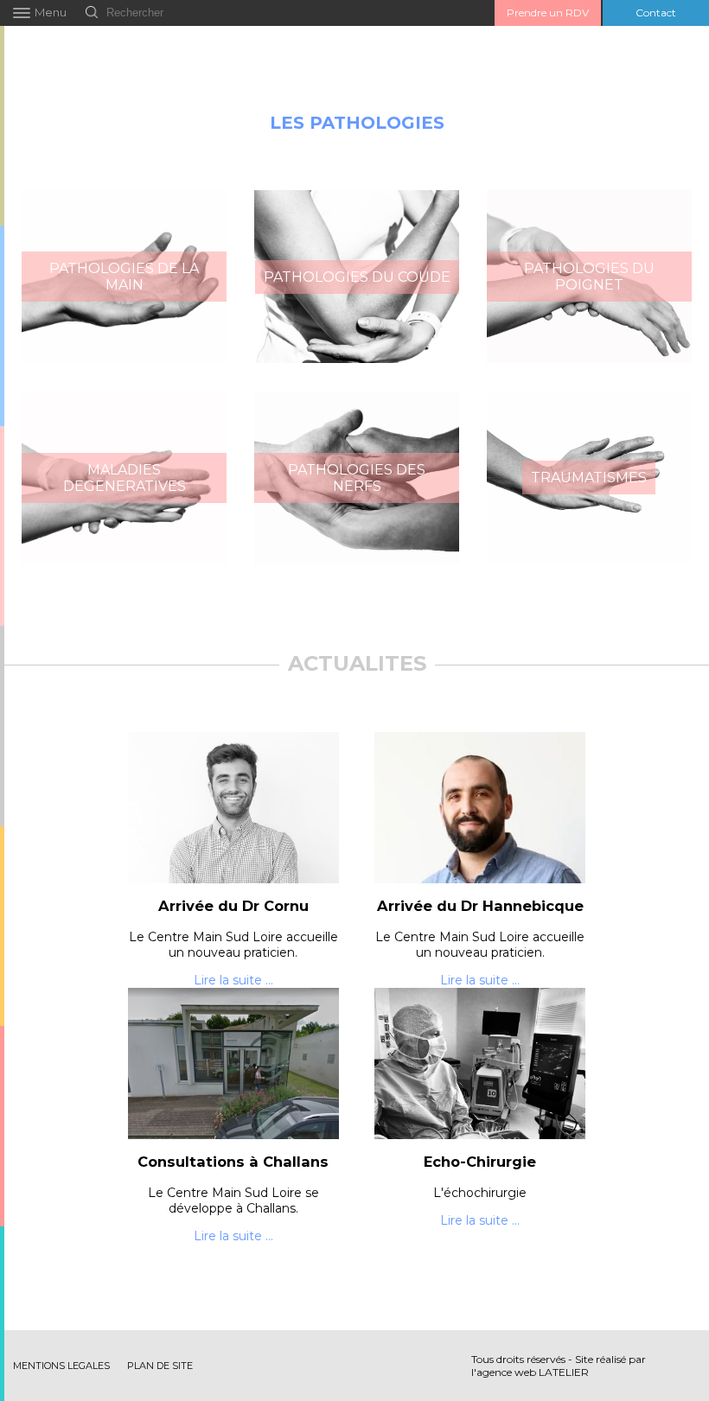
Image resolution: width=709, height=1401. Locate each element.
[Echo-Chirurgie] (480, 1063)
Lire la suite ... (233, 980)
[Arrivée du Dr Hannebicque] (480, 807)
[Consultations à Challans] (234, 1063)
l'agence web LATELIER (530, 1372)
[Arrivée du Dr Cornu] (234, 807)
